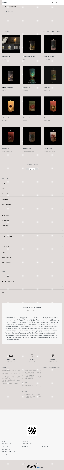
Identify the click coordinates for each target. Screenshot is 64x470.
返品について (5, 446)
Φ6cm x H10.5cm (6, 231)
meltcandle (4, 2)
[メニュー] (61, 2)
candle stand (5, 247)
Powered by (23, 467)
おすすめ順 (46, 31)
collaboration (5, 215)
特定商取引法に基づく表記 (8, 451)
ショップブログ (26, 441)
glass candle (5, 194)
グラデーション (6, 276)
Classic (4, 183)
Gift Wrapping (5, 220)
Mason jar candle (6, 263)
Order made (5, 199)
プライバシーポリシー (7, 454)
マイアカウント (46, 441)
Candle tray (5, 226)
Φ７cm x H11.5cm (7, 236)
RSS (23, 446)
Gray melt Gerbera (8, 87)
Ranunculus (47, 87)
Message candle (6, 204)
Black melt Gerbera (30, 56)
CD (2, 241)
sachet (3, 210)
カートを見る (45, 443)
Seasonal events (6, 257)
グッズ (3, 252)
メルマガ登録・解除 (27, 443)
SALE (3, 292)
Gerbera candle (5, 118)
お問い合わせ (45, 446)
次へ (36, 169)
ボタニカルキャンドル (11, 6)
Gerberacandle (26, 87)
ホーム (3, 6)
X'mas (3, 287)
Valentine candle (6, 56)
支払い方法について (6, 449)
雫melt (3, 188)
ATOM (26, 446)
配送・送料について (6, 443)
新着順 (58, 31)
